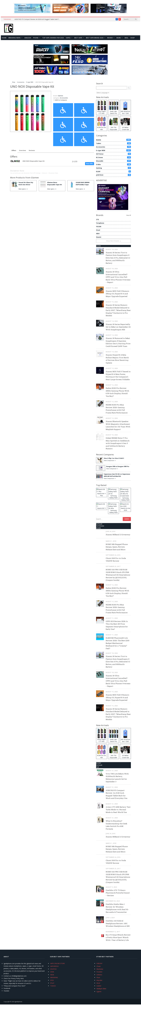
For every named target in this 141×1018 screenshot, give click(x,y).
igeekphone (18, 1002)
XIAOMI (98, 246)
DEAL (126, 38)
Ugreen (99, 991)
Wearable (113, 161)
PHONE (35, 38)
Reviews (32, 150)
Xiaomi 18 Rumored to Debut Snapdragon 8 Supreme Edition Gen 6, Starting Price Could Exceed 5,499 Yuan (118, 342)
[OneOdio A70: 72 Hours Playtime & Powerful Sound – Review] (100, 889)
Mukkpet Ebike (101, 989)
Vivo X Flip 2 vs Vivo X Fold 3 (114, 458)
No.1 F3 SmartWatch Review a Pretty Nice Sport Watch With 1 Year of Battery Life (118, 937)
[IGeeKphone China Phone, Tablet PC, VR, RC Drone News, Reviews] (8, 28)
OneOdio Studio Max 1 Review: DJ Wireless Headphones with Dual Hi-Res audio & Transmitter (117, 908)
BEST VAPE (78, 38)
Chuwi (99, 966)
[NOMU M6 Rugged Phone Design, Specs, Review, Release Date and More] (100, 543)
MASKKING (54, 977)
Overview (22, 150)
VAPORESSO (54, 966)
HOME (4, 38)
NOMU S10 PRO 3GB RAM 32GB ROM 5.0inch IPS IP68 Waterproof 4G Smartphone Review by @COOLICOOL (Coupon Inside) (118, 574)
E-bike (113, 164)
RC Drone (113, 157)
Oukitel (99, 986)
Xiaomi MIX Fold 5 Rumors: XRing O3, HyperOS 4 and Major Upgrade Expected (117, 294)
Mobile (113, 140)
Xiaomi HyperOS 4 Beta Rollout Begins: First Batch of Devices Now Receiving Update (117, 359)
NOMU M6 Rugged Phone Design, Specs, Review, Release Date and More (117, 547)
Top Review (100, 526)
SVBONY (99, 963)
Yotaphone (100, 223)
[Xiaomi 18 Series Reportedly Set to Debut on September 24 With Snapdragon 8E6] (100, 323)
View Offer (89, 164)
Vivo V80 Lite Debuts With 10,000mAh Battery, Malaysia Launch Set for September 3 (117, 778)
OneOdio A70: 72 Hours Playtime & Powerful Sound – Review (118, 893)
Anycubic (99, 980)
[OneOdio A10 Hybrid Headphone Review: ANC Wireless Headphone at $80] (100, 919)
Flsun (98, 977)
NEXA (52, 975)
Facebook (7, 988)
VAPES (68, 38)
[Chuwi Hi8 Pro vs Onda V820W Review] (100, 557)
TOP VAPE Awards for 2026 (53, 38)
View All (128, 215)
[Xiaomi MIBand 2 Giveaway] (100, 533)
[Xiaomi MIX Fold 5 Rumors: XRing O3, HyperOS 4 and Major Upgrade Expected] (100, 290)
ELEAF (113, 171)
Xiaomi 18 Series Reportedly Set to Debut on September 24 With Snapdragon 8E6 (118, 327)
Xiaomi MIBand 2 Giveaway (118, 534)
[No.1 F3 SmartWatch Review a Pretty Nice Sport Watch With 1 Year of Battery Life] (100, 933)
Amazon (27, 38)
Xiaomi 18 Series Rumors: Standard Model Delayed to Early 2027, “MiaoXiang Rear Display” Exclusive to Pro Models (118, 310)
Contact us (7, 976)
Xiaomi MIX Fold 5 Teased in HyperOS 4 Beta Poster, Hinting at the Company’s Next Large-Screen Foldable (118, 375)
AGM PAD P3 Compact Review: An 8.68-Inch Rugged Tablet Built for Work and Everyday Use (38, 19)
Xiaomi (98, 237)
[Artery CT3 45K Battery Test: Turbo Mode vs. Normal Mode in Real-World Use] (100, 805)
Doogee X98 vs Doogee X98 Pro (117, 466)
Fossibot (99, 972)
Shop (132, 38)
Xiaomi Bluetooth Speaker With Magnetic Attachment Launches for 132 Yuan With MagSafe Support (118, 425)
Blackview (100, 969)
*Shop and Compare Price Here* (14, 986)
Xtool (98, 230)
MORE (118, 38)
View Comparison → (110, 460)
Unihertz (99, 975)
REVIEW (110, 38)
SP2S (52, 980)
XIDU (98, 234)
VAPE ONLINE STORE (57, 963)
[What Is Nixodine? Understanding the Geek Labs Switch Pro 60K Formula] (100, 819)
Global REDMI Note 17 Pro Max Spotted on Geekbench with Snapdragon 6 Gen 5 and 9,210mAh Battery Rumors (118, 443)
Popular (99, 524)
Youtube (6, 991)
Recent (98, 763)
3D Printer (113, 154)
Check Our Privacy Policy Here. (14, 978)
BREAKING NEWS (14, 38)
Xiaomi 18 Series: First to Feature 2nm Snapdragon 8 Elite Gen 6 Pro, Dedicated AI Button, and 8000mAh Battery (118, 257)
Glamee (35, 177)
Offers (13, 150)
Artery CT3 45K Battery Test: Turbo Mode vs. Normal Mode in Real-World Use (118, 809)
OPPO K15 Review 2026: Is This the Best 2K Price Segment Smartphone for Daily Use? (117, 625)
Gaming (113, 168)
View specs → (23, 189)
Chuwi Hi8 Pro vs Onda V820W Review (116, 559)
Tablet (113, 143)
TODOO (53, 986)
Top (97, 767)
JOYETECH (113, 175)
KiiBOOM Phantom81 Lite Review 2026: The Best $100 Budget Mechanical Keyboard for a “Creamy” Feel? (117, 643)
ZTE (97, 219)
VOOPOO (53, 969)
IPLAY (52, 983)
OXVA (52, 972)
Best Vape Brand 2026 (94, 38)
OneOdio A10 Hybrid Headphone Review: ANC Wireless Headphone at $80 (118, 923)
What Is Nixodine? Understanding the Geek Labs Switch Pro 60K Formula (116, 825)
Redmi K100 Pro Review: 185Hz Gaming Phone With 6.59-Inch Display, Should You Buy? (117, 392)
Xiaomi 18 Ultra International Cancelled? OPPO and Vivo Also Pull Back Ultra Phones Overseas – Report (118, 277)
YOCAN (98, 226)
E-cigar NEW (113, 150)
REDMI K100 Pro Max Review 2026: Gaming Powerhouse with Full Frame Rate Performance (116, 409)
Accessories (64, 98)
